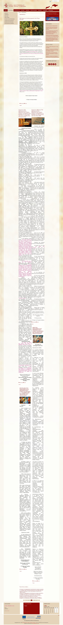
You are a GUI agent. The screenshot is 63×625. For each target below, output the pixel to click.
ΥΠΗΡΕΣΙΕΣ (7, 14)
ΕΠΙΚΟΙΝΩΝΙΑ (51, 10)
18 (34, 600)
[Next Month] (46, 605)
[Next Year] (45, 605)
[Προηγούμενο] (25, 600)
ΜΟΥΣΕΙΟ (22, 10)
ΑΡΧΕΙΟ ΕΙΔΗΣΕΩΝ (34, 10)
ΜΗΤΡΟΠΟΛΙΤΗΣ (17, 10)
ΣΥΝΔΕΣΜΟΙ (45, 10)
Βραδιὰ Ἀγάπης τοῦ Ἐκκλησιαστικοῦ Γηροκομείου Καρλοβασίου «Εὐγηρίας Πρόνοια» (52, 53)
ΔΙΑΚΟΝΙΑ (27, 10)
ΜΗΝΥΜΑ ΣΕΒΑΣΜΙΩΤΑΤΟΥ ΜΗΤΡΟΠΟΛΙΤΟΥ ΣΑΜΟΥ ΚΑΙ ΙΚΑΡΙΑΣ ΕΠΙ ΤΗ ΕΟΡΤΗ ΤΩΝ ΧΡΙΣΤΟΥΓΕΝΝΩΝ (37, 330)
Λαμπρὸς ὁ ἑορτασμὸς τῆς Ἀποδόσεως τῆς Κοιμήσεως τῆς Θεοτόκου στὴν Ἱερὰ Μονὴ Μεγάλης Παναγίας (52, 50)
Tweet (20, 105)
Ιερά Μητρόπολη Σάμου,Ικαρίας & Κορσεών (29, 622)
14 (28, 600)
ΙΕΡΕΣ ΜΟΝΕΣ (7, 17)
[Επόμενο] (37, 600)
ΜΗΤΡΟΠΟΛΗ (10, 10)
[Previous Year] (44, 605)
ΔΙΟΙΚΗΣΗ (6, 13)
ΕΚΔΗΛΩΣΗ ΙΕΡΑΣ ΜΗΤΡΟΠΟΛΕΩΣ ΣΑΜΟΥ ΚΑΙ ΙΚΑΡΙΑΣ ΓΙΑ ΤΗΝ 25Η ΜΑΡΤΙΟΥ (51, 28)
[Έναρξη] (24, 600)
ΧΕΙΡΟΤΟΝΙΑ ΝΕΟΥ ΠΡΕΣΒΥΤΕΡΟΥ (51, 25)
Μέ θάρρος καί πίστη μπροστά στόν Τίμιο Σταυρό (30, 19)
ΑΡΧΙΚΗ (5, 10)
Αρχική (20, 12)
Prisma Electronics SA (35, 623)
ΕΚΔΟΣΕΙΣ (40, 10)
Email (26, 103)
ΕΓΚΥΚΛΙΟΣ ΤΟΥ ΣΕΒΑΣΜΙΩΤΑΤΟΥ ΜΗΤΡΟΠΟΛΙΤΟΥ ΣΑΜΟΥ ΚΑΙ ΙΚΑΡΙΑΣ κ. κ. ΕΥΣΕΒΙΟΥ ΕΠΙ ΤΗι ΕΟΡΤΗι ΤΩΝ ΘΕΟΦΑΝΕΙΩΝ (25, 391)
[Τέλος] (39, 600)
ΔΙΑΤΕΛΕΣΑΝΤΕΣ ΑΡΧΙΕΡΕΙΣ (9, 23)
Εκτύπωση (22, 103)
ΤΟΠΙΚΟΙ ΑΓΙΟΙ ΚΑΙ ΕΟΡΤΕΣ (9, 20)
